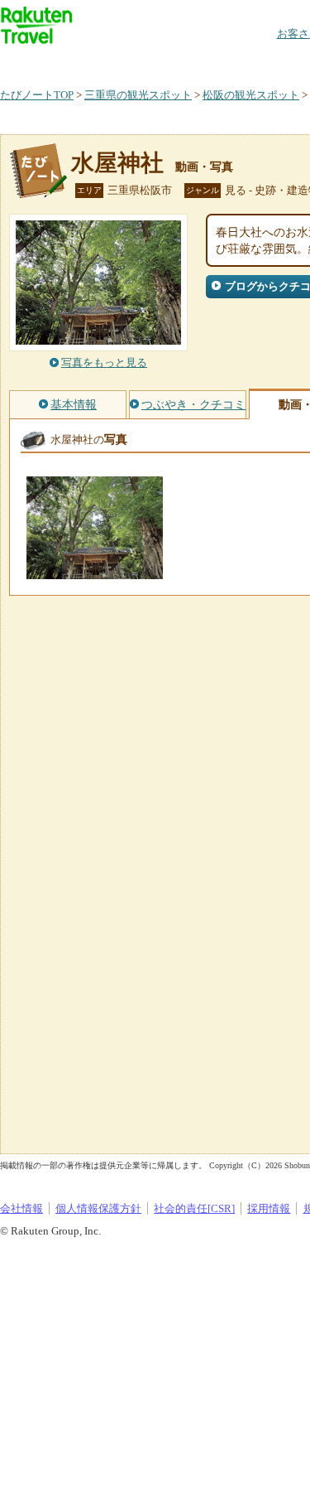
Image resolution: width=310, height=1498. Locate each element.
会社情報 (21, 1208)
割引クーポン (261, 62)
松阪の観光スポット (251, 95)
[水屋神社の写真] (94, 571)
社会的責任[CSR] (194, 1208)
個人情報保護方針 (98, 1208)
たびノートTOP (37, 95)
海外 (126, 62)
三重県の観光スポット (138, 95)
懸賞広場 (193, 62)
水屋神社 (117, 163)
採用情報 (268, 1208)
